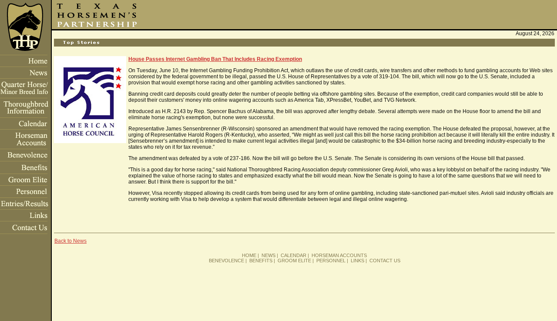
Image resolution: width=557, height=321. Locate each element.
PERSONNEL (331, 260)
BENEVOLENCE (226, 260)
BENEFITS (260, 260)
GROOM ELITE (294, 260)
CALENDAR (293, 255)
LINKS (357, 260)
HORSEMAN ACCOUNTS (339, 255)
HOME (249, 255)
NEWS (268, 255)
